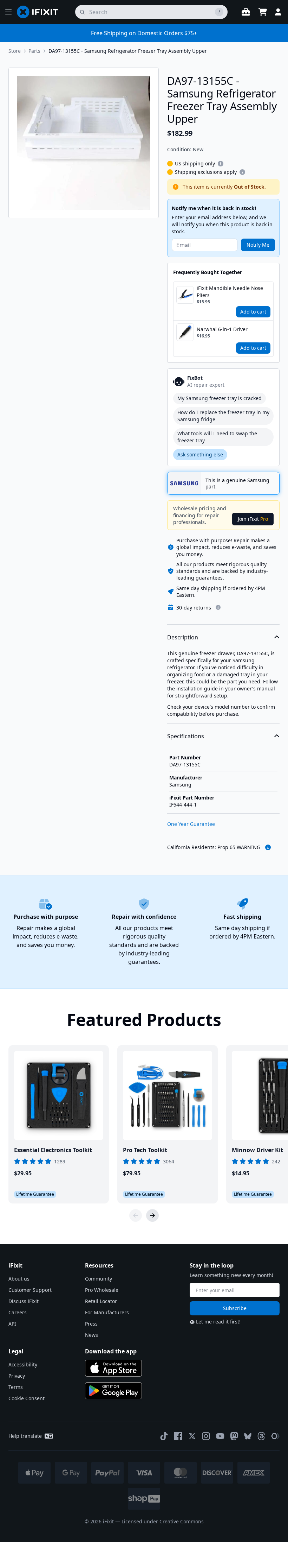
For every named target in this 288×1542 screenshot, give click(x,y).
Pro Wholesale (101, 1290)
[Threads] (261, 1436)
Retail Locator (101, 1301)
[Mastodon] (234, 1436)
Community (98, 1278)
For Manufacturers (107, 1312)
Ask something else (200, 454)
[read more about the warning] (268, 847)
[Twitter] (192, 1436)
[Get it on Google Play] (113, 1390)
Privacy (16, 1375)
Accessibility (22, 1364)
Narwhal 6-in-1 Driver (222, 329)
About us (19, 1278)
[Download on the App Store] (113, 1368)
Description (182, 637)
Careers (17, 1312)
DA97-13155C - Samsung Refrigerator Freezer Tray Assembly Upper (127, 51)
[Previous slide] (135, 1215)
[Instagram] (206, 1436)
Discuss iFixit (23, 1301)
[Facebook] (178, 1436)
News (91, 1335)
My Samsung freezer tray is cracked (219, 398)
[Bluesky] (247, 1436)
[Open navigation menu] (8, 12)
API (12, 1323)
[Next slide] (152, 1215)
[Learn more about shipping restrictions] (220, 163)
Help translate (25, 1436)
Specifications (185, 736)
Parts (34, 51)
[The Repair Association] (275, 1436)
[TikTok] (164, 1436)
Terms (15, 1387)
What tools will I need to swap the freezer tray (217, 437)
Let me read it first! (218, 1321)
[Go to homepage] (40, 12)
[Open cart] (263, 12)
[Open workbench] (246, 12)
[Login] (278, 12)
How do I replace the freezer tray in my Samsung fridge (223, 416)
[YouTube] (220, 1436)
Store (14, 51)
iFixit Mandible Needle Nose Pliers (230, 291)
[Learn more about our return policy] (218, 607)
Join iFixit (253, 519)
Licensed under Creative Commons (163, 1521)
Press (91, 1323)
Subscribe (235, 1308)
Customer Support (30, 1290)
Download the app (111, 1351)
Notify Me (258, 244)
